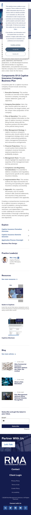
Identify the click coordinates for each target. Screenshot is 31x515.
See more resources (9, 279)
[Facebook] (15, 508)
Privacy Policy (15, 481)
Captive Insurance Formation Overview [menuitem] (12, 230)
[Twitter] (10, 508)
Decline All (15, 54)
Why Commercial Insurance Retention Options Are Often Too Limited (20, 367)
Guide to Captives (8, 305)
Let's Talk (8, 444)
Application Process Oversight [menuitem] (12, 240)
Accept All (15, 49)
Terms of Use (15, 485)
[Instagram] (25, 508)
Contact (16, 469)
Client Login (15, 475)
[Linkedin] (5, 508)
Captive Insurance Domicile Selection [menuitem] (11, 236)
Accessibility (15, 492)
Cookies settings (15, 45)
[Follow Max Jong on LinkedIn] (18, 258)
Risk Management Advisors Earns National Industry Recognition (20, 397)
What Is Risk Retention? (18, 383)
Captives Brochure (8, 338)
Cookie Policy (15, 488)
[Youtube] (20, 508)
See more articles (8, 354)
